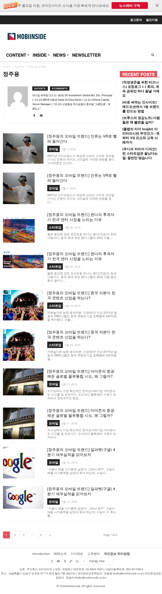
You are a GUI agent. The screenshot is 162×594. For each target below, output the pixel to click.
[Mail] (42, 116)
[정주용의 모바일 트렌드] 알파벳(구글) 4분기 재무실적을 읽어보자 (81, 452)
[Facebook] (35, 116)
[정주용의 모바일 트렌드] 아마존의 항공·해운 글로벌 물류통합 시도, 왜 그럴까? (81, 373)
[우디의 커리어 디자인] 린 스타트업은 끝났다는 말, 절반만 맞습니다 (140, 153)
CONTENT (16, 55)
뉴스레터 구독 (129, 5)
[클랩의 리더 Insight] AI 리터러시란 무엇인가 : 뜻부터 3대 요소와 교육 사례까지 (141, 135)
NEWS (59, 55)
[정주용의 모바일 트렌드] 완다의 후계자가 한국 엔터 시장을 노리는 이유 (80, 216)
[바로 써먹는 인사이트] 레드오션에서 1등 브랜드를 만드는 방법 (140, 106)
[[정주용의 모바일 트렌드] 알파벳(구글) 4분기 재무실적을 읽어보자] (23, 462)
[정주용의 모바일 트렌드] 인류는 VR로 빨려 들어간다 (82, 138)
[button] (81, 5)
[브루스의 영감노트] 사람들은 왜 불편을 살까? (141, 120)
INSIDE (40, 55)
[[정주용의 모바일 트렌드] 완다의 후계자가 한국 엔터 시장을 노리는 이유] (23, 227)
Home (6, 66)
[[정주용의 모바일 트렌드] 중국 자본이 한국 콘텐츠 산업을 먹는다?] (23, 305)
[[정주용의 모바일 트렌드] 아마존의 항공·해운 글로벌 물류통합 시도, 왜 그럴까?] (23, 381)
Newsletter (86, 55)
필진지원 (152, 19)
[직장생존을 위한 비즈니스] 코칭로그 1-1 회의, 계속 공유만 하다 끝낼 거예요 (140, 88)
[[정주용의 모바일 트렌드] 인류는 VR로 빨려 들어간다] (23, 148)
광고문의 (136, 19)
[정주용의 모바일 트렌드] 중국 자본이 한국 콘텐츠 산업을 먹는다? (81, 295)
